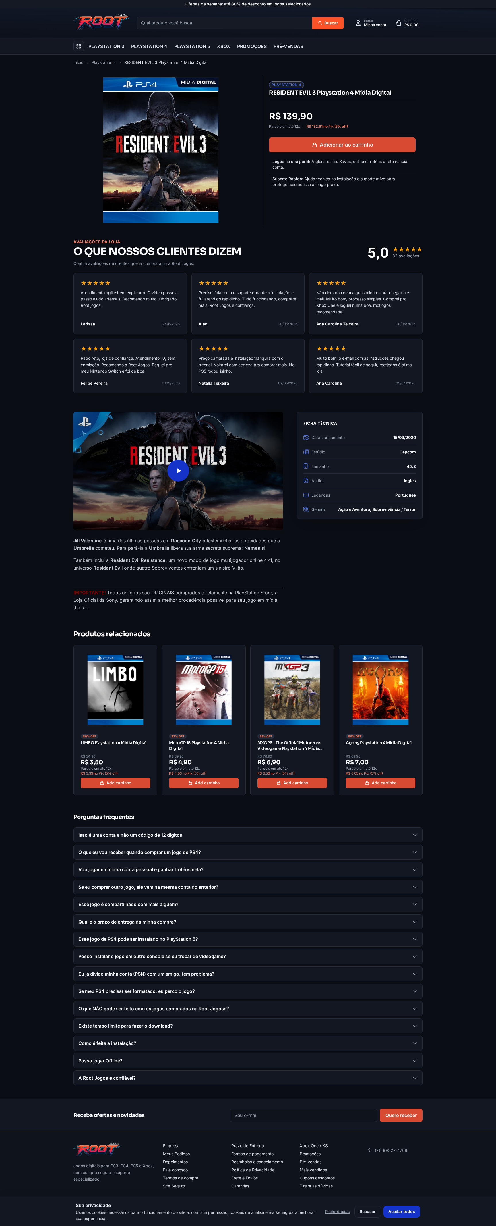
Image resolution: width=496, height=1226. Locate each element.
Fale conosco (175, 1169)
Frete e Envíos (244, 1177)
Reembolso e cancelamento (257, 1161)
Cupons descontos (317, 1177)
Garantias (240, 1185)
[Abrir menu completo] (78, 46)
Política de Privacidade (252, 1169)
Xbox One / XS (314, 1145)
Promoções (310, 1153)
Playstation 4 (104, 62)
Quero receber (401, 1115)
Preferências (337, 1211)
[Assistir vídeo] (178, 471)
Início (78, 62)
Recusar (368, 1211)
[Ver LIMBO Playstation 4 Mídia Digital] (115, 720)
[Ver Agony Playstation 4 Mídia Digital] (380, 720)
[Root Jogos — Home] (101, 22)
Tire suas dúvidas (316, 1185)
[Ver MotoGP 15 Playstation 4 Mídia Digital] (203, 720)
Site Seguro (174, 1185)
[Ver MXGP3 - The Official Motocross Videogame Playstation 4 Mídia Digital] (292, 720)
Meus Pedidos (176, 1153)
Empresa (171, 1145)
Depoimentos (175, 1161)
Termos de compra (180, 1177)
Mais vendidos (313, 1169)
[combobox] (224, 23)
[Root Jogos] (96, 1150)
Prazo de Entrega (247, 1145)
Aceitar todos (401, 1211)
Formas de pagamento (252, 1153)
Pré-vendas (310, 1161)
